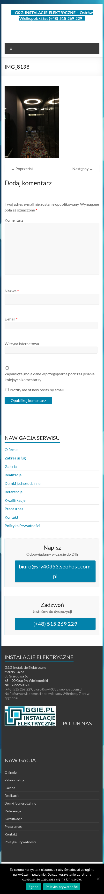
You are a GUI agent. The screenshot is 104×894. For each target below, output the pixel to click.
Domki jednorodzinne (22, 483)
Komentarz (14, 220)
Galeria (11, 466)
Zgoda (33, 887)
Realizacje (13, 474)
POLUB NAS (77, 723)
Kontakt (11, 517)
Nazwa (12, 290)
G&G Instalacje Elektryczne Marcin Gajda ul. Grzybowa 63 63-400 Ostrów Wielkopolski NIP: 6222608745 (26, 676)
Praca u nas (14, 508)
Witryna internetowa (22, 343)
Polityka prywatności (62, 887)
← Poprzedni (22, 168)
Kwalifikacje (15, 500)
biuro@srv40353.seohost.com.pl (55, 571)
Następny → (82, 168)
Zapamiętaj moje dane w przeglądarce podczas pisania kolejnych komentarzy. (50, 376)
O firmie (11, 449)
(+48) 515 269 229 (55, 623)
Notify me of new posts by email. (37, 389)
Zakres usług (15, 458)
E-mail (11, 319)
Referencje (13, 491)
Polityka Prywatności (22, 525)
